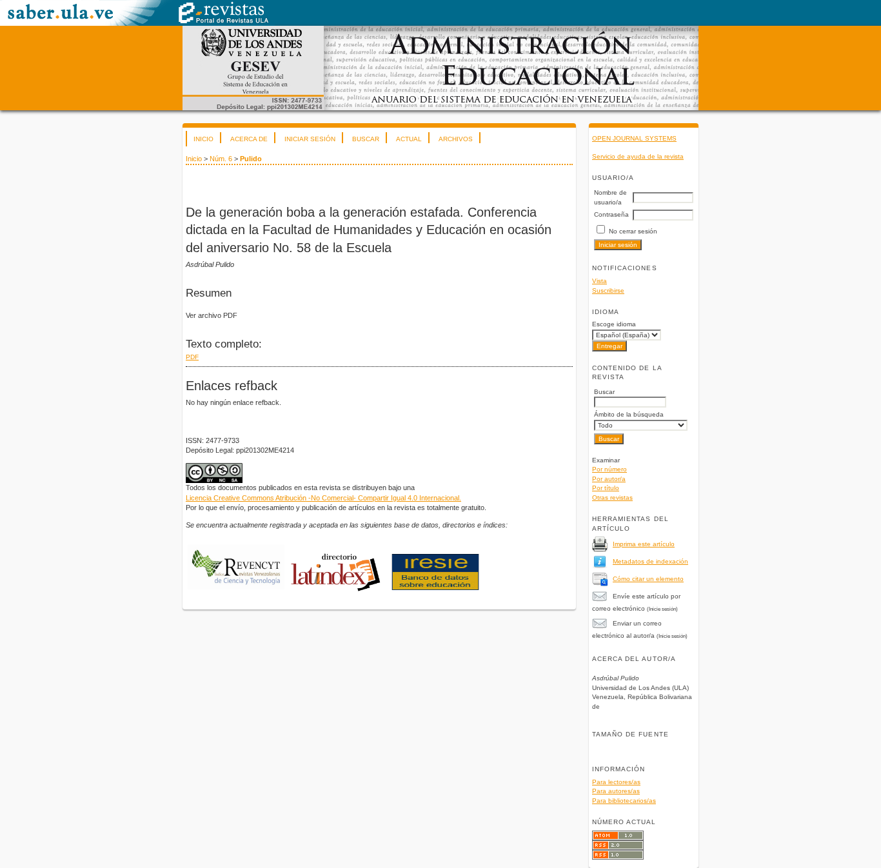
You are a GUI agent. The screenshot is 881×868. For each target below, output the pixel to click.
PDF (192, 356)
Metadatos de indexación (650, 561)
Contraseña (611, 214)
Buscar (365, 139)
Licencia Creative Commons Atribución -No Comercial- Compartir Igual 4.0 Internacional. (323, 498)
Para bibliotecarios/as (624, 800)
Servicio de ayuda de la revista (638, 156)
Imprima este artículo (644, 543)
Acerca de (249, 139)
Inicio (203, 139)
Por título (605, 487)
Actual (409, 139)
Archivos (456, 139)
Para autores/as (616, 790)
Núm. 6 (221, 159)
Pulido (251, 159)
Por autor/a (609, 478)
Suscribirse (608, 290)
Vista (599, 280)
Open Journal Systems (634, 138)
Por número (609, 469)
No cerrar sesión (633, 231)
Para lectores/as (616, 781)
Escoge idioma (614, 324)
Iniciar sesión (309, 139)
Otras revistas (612, 497)
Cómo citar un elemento (648, 578)
